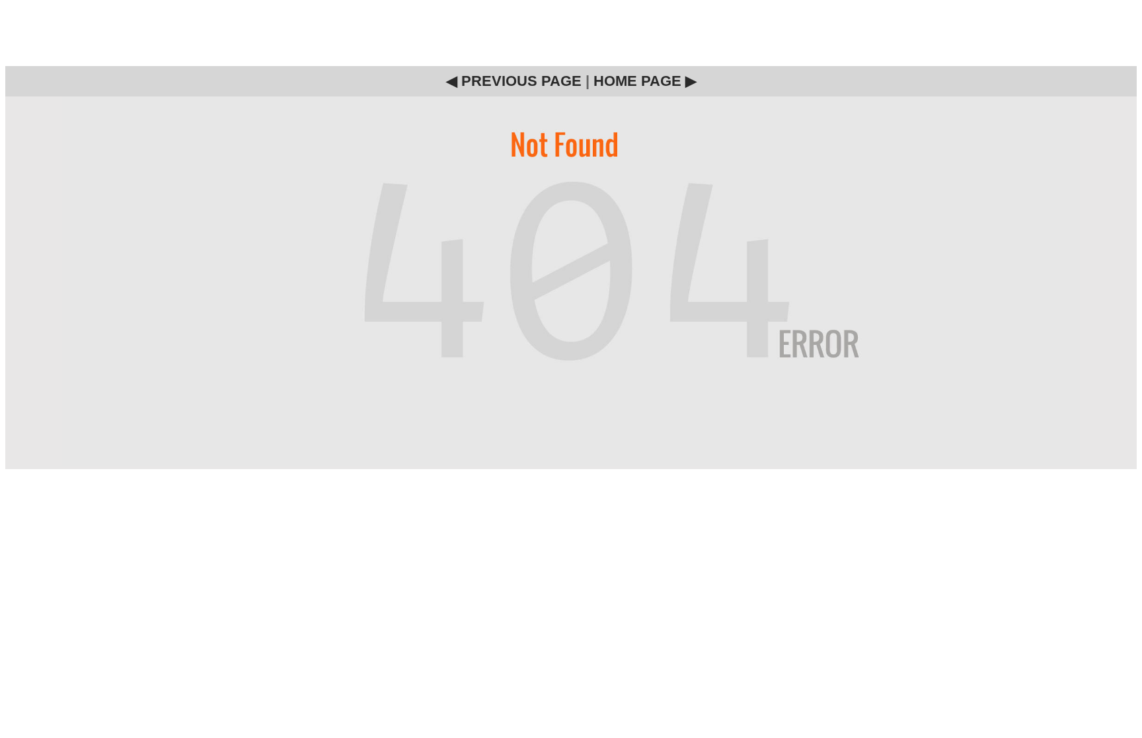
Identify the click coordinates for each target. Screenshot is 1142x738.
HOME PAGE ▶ (645, 81)
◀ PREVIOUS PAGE (514, 81)
